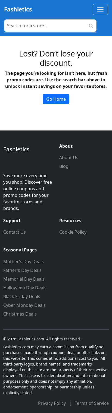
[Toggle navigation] (100, 9)
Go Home (56, 99)
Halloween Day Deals (24, 288)
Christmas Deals (20, 314)
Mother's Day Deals (23, 262)
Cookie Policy (72, 232)
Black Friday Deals (21, 296)
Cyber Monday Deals (24, 305)
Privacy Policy (52, 403)
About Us (68, 157)
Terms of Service (92, 403)
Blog (64, 166)
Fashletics (18, 9)
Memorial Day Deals (24, 279)
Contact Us (14, 232)
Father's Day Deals (22, 270)
